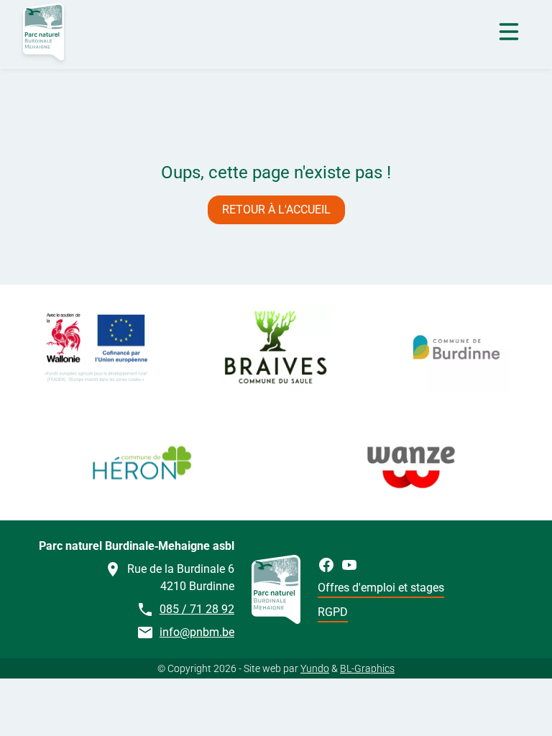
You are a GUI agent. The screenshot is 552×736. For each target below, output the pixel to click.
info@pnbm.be (197, 632)
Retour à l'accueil (276, 209)
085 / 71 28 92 (197, 609)
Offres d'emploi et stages (381, 587)
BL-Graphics (367, 668)
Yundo (314, 668)
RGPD (333, 612)
